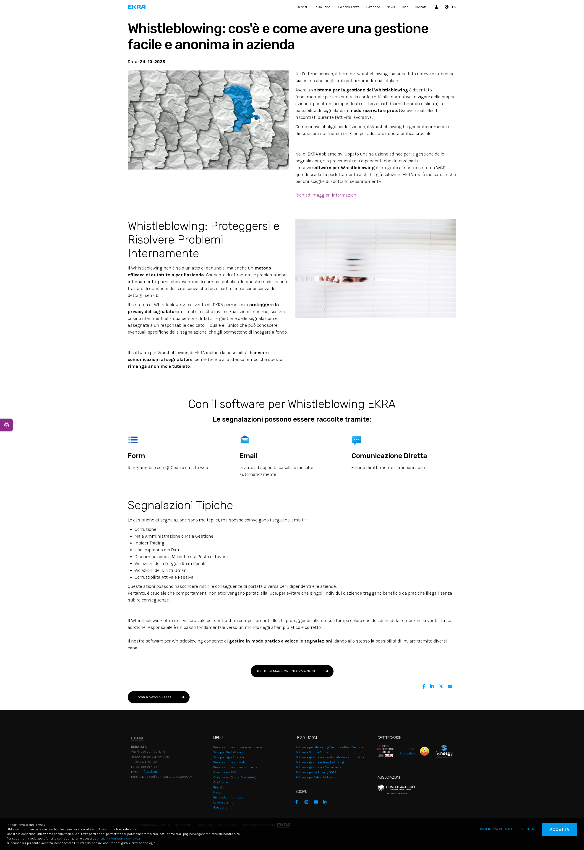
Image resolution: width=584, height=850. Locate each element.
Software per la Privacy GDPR (315, 772)
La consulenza (349, 7)
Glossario (220, 807)
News (391, 7)
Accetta (559, 829)
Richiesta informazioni (229, 797)
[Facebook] (423, 686)
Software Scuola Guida (311, 752)
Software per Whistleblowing (315, 777)
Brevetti (219, 787)
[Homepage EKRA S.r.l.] (137, 6)
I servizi (301, 7)
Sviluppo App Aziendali (229, 757)
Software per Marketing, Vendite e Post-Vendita (329, 747)
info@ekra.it (150, 772)
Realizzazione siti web (229, 762)
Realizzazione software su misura (237, 747)
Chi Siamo (220, 782)
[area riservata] (437, 7)
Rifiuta (527, 829)
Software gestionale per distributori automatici (329, 757)
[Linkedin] (432, 686)
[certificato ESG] (441, 751)
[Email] (450, 686)
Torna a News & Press (152, 697)
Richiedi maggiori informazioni (326, 195)
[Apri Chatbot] (6, 425)
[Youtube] (317, 802)
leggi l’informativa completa (120, 838)
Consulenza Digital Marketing (234, 777)
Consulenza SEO (224, 772)
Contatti (421, 7)
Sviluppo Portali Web (228, 752)
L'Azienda (373, 7)
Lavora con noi (223, 802)
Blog (405, 7)
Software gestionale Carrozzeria (318, 767)
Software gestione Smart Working (319, 762)
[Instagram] (308, 802)
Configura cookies (496, 829)
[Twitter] (441, 686)
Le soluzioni (322, 7)
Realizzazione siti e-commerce (235, 767)
